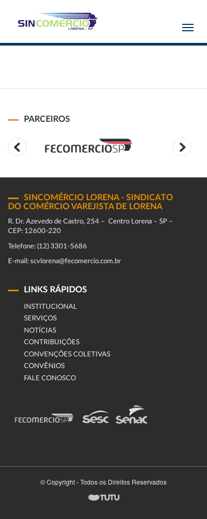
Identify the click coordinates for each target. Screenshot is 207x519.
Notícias (40, 330)
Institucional (50, 306)
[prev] (17, 147)
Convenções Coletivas (67, 354)
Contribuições (52, 342)
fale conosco (50, 378)
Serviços (40, 318)
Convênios (44, 366)
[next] (181, 147)
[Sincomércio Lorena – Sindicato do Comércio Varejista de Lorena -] (56, 21)
